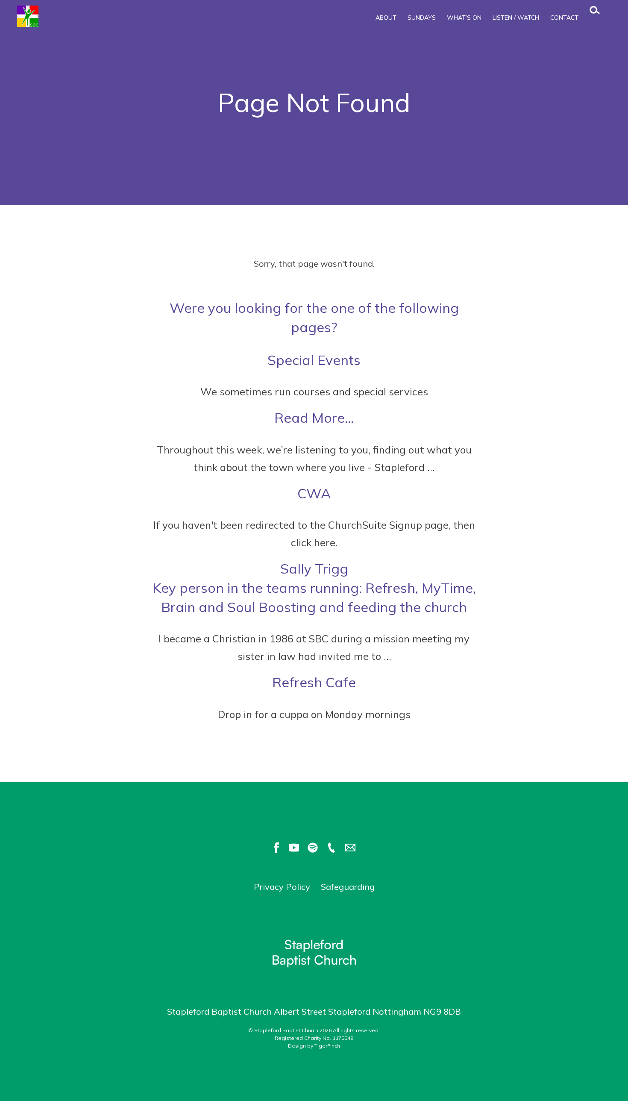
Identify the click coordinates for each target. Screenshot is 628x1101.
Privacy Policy (282, 886)
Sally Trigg (314, 587)
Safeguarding (348, 886)
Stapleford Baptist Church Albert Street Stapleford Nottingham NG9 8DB (314, 1011)
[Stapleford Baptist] (60, 16)
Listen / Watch (516, 17)
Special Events (314, 359)
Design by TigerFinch (314, 1045)
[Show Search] (590, 12)
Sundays (422, 17)
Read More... (314, 417)
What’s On (464, 17)
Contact (564, 17)
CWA (314, 493)
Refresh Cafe (314, 682)
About (386, 17)
